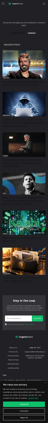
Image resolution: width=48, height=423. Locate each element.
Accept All (24, 404)
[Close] (45, 382)
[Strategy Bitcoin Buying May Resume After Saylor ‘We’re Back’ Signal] (24, 64)
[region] (24, 402)
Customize (24, 411)
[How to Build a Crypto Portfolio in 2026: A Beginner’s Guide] (24, 261)
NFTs (4, 193)
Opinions (6, 78)
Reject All (24, 418)
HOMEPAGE (32, 33)
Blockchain (6, 115)
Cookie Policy (33, 398)
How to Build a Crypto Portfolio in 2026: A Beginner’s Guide (21, 279)
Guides (5, 156)
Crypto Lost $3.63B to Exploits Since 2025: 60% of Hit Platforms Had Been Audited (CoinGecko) (23, 122)
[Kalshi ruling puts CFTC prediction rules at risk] (24, 223)
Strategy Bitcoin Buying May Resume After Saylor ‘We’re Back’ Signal (23, 83)
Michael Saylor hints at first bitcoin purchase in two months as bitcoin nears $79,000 (22, 163)
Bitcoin (5, 234)
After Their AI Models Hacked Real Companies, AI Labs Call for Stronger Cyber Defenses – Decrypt (23, 200)
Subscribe (37, 318)
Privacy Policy (28, 324)
